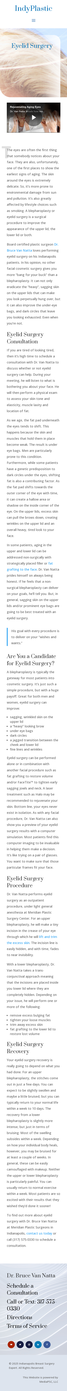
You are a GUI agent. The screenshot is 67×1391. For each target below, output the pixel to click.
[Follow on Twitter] (20, 1344)
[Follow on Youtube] (11, 1344)
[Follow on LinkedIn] (38, 1344)
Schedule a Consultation (22, 1289)
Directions (19, 1317)
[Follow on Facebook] (47, 1344)
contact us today (39, 1233)
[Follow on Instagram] (29, 1344)
